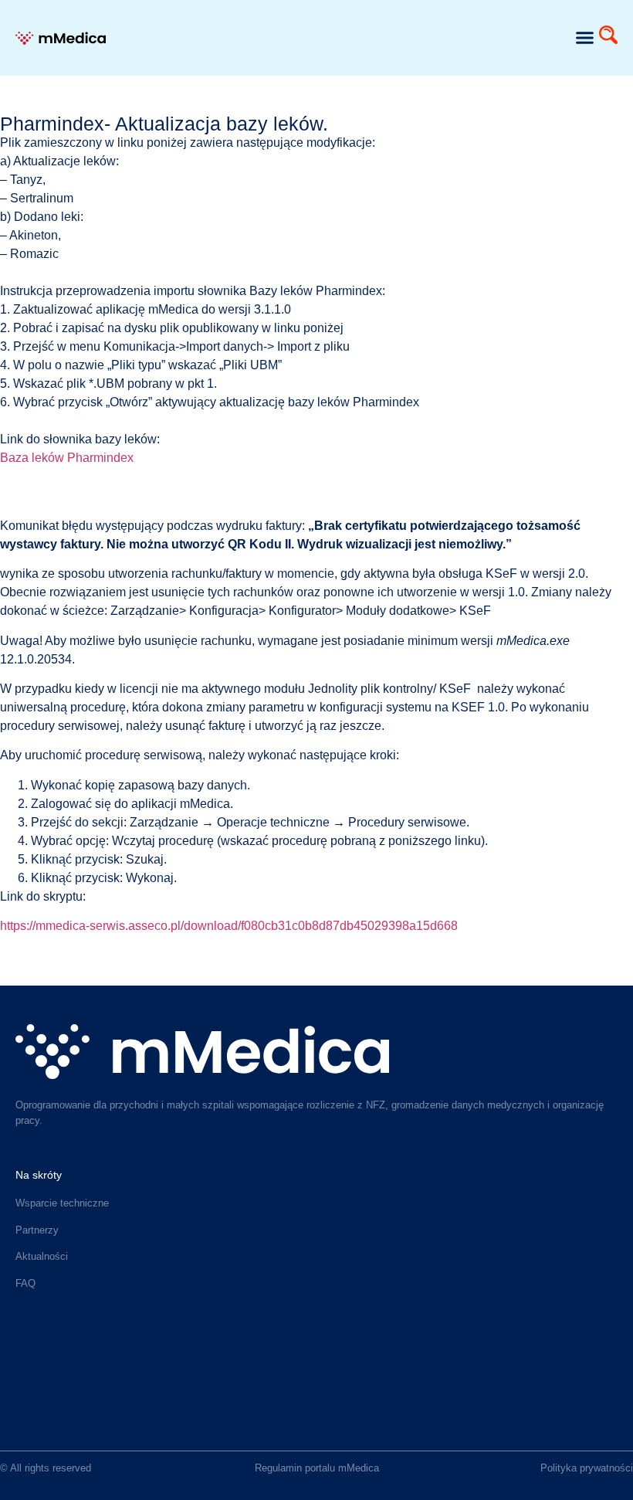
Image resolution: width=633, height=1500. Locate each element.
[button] (585, 38)
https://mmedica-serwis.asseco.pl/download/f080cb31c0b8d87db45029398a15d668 (229, 925)
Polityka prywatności (586, 1468)
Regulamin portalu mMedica (317, 1468)
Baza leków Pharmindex (67, 457)
